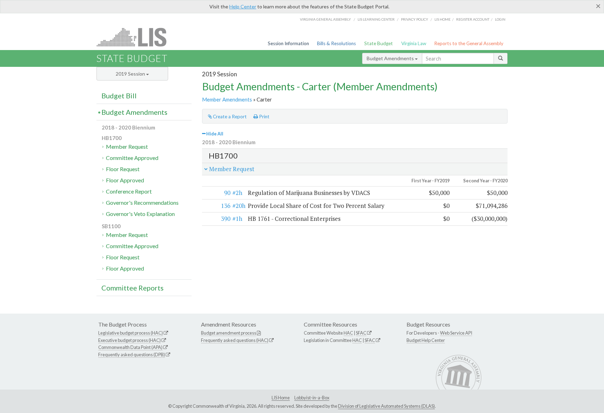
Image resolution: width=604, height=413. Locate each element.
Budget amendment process (228, 333)
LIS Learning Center (376, 19)
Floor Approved (125, 180)
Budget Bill (119, 95)
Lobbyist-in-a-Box (311, 397)
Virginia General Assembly (325, 19)
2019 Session (131, 74)
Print (263, 116)
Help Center (242, 6)
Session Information (288, 43)
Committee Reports (132, 288)
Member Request (127, 146)
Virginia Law (413, 43)
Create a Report (229, 116)
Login (500, 19)
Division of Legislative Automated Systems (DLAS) (386, 406)
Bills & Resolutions (336, 43)
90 (227, 193)
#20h (238, 206)
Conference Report (129, 191)
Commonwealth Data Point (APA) (130, 347)
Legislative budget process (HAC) (130, 333)
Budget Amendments (391, 58)
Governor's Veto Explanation (140, 213)
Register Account (472, 19)
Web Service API (456, 333)
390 (225, 219)
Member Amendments (227, 99)
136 (225, 206)
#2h (237, 193)
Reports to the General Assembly (468, 43)
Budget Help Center (426, 340)
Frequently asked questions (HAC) (234, 340)
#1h (237, 219)
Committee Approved (132, 157)
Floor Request (122, 169)
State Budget (378, 43)
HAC (348, 333)
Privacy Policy (414, 19)
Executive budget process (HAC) (129, 340)
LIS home (442, 19)
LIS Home (281, 397)
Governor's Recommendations (142, 202)
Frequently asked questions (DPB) (131, 354)
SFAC (361, 333)
